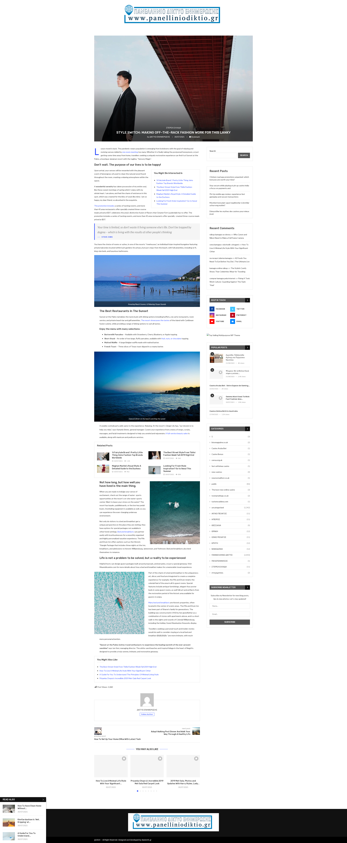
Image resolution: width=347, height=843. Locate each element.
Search (213, 151)
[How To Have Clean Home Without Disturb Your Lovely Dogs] (9, 809)
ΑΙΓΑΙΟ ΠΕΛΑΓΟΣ (231, 513)
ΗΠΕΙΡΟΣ (231, 519)
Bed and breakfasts (126, 532)
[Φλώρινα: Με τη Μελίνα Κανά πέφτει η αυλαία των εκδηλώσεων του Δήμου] (216, 374)
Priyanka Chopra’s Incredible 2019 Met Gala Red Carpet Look (125, 678)
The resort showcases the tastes (155, 320)
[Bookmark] (124, 758)
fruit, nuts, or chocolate (171, 338)
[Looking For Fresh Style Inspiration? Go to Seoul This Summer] (154, 470)
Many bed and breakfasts (159, 602)
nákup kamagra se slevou (220, 234)
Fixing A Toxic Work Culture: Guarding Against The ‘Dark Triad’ (230, 281)
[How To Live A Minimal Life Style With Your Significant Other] (111, 766)
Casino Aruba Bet (231, 448)
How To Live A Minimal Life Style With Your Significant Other (125, 671)
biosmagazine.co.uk (231, 442)
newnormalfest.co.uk (231, 478)
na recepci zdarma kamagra (221, 258)
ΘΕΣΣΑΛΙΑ (231, 525)
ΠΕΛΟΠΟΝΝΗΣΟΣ (231, 561)
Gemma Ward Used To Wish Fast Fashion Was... (238, 398)
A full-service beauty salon (177, 433)
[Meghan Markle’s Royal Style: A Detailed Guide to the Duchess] (103, 469)
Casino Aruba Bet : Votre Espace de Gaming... (230, 386)
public (231, 484)
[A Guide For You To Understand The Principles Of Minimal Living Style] (9, 836)
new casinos (231, 472)
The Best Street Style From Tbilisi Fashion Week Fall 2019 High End (127, 667)
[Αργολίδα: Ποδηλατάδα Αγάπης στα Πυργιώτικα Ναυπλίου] (216, 358)
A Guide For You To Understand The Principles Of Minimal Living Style (129, 674)
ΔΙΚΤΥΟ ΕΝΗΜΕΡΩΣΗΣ (160, 137)
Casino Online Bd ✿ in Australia (224, 411)
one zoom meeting (130, 152)
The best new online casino (231, 490)
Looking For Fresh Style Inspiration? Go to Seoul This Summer (177, 468)
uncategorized (231, 507)
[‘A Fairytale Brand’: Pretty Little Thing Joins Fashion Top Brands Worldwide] (103, 456)
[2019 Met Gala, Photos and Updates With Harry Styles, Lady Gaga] (183, 766)
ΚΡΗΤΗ (231, 543)
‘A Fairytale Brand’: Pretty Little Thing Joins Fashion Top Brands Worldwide (127, 455)
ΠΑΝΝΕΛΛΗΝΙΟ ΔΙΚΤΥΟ (231, 555)
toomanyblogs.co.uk (231, 496)
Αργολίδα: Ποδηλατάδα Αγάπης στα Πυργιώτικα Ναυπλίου (235, 357)
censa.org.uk (231, 460)
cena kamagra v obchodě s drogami (224, 244)
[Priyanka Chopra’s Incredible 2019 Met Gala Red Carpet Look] (147, 766)
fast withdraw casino (231, 466)
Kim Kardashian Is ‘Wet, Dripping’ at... (29, 820)
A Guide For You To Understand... (27, 834)
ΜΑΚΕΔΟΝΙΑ (231, 549)
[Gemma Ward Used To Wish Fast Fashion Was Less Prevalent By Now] (216, 400)
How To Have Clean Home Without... (29, 807)
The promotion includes (104, 206)
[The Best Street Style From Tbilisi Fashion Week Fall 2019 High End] (154, 455)
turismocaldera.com (231, 501)
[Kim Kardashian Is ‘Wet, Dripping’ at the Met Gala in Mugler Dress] (9, 822)
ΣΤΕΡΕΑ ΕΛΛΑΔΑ (231, 567)
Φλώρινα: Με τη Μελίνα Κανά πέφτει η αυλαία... (237, 372)
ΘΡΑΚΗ (231, 531)
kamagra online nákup (219, 268)
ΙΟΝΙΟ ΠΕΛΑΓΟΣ (231, 537)
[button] (98, 773)
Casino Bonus (231, 454)
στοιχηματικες (231, 573)
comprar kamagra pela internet (222, 278)
